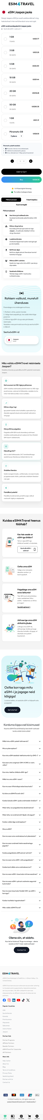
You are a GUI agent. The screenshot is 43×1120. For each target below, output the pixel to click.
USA (4, 1010)
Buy (29, 180)
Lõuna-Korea (7, 1029)
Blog (4, 1067)
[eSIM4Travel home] (21, 4)
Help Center (7, 1061)
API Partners (7, 1052)
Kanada (5, 1016)
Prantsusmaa (7, 1019)
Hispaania (6, 1022)
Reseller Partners (8, 1046)
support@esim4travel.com (16, 1102)
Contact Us (21, 950)
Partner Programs (9, 1040)
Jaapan (5, 1032)
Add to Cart (21, 172)
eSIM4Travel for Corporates (12, 1049)
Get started (12, 710)
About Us (6, 1064)
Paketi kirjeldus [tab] (31, 200)
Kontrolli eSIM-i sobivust (26, 549)
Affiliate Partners (8, 1043)
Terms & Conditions (9, 1070)
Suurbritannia (7, 1013)
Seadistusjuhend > (23, 607)
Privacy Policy (7, 1073)
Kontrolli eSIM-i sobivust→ (13, 29)
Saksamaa (6, 1025)
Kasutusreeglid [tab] (21, 205)
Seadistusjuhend (8, 1076)
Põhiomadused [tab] (11, 200)
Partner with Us (8, 1079)
